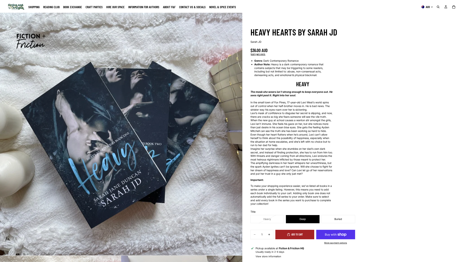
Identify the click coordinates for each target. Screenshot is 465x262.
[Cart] (454, 7)
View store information (268, 256)
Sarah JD (255, 41)
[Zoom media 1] (121, 134)
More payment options (335, 243)
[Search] (438, 7)
